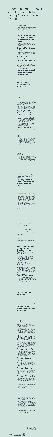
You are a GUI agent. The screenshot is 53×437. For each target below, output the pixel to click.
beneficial (30, 102)
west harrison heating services (30, 428)
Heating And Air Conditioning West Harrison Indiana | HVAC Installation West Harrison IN (26, 2)
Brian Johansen (19, 426)
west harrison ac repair (31, 426)
